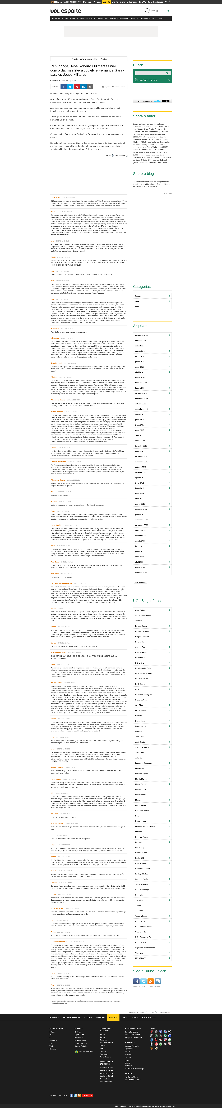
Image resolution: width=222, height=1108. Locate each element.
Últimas (55, 18)
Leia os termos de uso (59, 1003)
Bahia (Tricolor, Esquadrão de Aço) (165, 1032)
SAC (79, 2)
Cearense (103, 1040)
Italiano (127, 1063)
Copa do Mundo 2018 (132, 1080)
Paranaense (104, 1054)
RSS (79, 1095)
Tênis (160, 18)
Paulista (114, 18)
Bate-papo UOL (149, 1017)
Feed (151, 986)
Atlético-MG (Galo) (156, 1032)
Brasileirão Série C (106, 1073)
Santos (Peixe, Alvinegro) (165, 1044)
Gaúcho (102, 1045)
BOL (149, 2)
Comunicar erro (120, 156)
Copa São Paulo (106, 1082)
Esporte (106, 2)
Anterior (74, 59)
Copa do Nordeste (106, 1043)
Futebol (73, 18)
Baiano (102, 1034)
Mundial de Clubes (131, 1077)
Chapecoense (156, 1036)
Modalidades (56, 1028)
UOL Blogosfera (146, 601)
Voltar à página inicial (88, 59)
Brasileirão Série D (106, 1076)
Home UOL (54, 1017)
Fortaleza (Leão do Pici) (165, 1040)
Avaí (161, 1032)
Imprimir (108, 156)
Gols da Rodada (80, 1046)
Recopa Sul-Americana (133, 1037)
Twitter (143, 986)
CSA (152, 1040)
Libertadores (102, 18)
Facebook (136, 986)
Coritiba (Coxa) (165, 1036)
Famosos (133, 2)
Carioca (102, 1037)
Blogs (64, 18)
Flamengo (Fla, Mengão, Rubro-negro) (156, 1040)
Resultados (79, 1037)
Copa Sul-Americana (132, 1035)
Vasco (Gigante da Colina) (156, 1048)
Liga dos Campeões (132, 1046)
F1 (137, 18)
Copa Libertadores (131, 1032)
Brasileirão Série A (106, 1067)
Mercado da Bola (87, 18)
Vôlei (153, 18)
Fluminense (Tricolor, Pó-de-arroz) (161, 1040)
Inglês (127, 1060)
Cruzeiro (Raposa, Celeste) (170, 1036)
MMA (133, 18)
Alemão (127, 1052)
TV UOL (142, 2)
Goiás (170, 1040)
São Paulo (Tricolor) (170, 1044)
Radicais (52, 1049)
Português (128, 1066)
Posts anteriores (140, 582)
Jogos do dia (79, 1035)
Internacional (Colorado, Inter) (156, 1044)
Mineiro (102, 1048)
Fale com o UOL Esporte (137, 1012)
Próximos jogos (80, 1040)
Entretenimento (71, 1017)
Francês (128, 1057)
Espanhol (128, 1054)
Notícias (97, 2)
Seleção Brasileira (86, 1052)
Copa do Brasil (105, 1079)
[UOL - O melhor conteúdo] (54, 3)
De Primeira (124, 18)
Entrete (115, 2)
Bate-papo (87, 2)
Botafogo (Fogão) (170, 1032)
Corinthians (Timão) (161, 1036)
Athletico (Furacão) (152, 1032)
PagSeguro (158, 2)
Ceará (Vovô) (152, 1036)
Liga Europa (129, 1049)
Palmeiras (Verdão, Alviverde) (161, 1044)
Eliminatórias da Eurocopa (134, 1068)
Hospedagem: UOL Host (166, 1106)
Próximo (105, 59)
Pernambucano (105, 1057)
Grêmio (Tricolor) (152, 1044)
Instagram (157, 986)
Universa (124, 2)
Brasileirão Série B (106, 1070)
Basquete (145, 18)
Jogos (135, 1017)
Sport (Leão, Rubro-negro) (152, 1048)
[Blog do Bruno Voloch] (111, 47)
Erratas (152, 1012)
